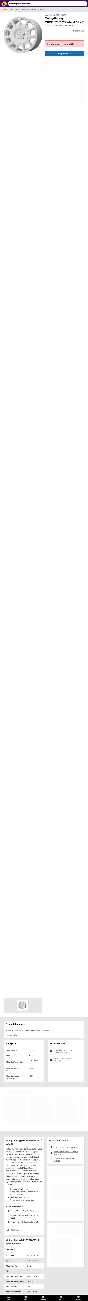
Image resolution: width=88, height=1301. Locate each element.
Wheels (42, 9)
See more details (11, 1035)
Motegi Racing (50, 15)
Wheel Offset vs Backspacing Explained (64, 1159)
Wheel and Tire (14, 9)
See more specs (11, 1078)
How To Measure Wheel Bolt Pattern (66, 1147)
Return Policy (59, 1061)
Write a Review (58, 25)
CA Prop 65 (15, 1230)
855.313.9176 (68, 1050)
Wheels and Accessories (29, 9)
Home (5, 9)
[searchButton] (83, 3)
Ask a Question (68, 25)
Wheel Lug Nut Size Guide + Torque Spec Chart (66, 1153)
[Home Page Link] (3, 3)
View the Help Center (61, 1052)
